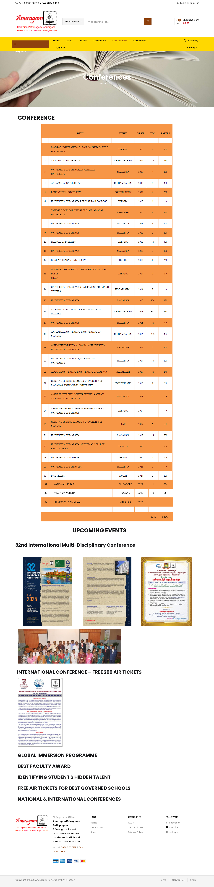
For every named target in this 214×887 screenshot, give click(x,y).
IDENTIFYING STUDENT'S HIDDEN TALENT (64, 777)
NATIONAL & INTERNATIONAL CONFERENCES (69, 799)
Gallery (60, 47)
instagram (174, 832)
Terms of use (135, 827)
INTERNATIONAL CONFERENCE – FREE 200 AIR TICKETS (79, 672)
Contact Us (97, 827)
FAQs (131, 822)
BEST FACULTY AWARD (44, 766)
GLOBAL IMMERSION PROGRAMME (57, 755)
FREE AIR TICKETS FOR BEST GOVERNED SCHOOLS (74, 788)
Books (83, 40)
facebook (174, 822)
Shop (93, 832)
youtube (173, 827)
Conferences (119, 40)
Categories (99, 40)
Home (56, 40)
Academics (140, 40)
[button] (73, 21)
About (69, 40)
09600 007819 (68, 847)
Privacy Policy (135, 832)
